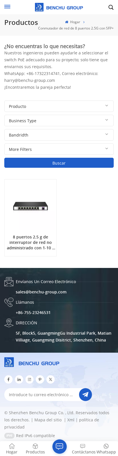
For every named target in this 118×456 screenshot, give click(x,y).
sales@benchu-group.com (41, 292)
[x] (50, 379)
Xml (70, 420)
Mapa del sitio (48, 420)
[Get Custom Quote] (59, 446)
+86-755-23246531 (33, 312)
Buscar (59, 163)
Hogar (74, 21)
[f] (8, 379)
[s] (29, 379)
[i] (19, 379)
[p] (40, 379)
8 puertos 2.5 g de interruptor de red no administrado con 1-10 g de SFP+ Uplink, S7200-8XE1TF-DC (30, 242)
